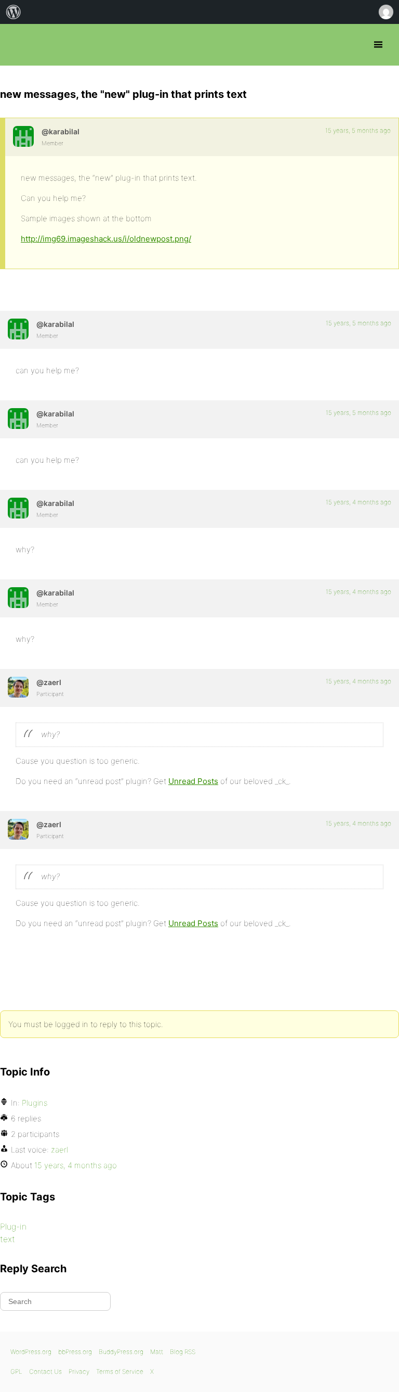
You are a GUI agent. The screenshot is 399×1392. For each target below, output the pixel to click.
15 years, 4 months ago (358, 502)
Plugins (34, 1103)
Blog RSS (182, 1352)
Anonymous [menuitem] (385, 12)
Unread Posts (193, 781)
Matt (156, 1352)
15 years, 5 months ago (358, 130)
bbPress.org (17, 45)
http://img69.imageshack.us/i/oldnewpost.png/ (106, 239)
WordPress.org (30, 1352)
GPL (16, 1371)
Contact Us (45, 1371)
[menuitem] (13, 12)
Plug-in (13, 1226)
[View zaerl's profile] (18, 687)
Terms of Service (119, 1371)
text (7, 1239)
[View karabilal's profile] (23, 136)
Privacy (79, 1371)
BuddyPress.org (121, 1352)
